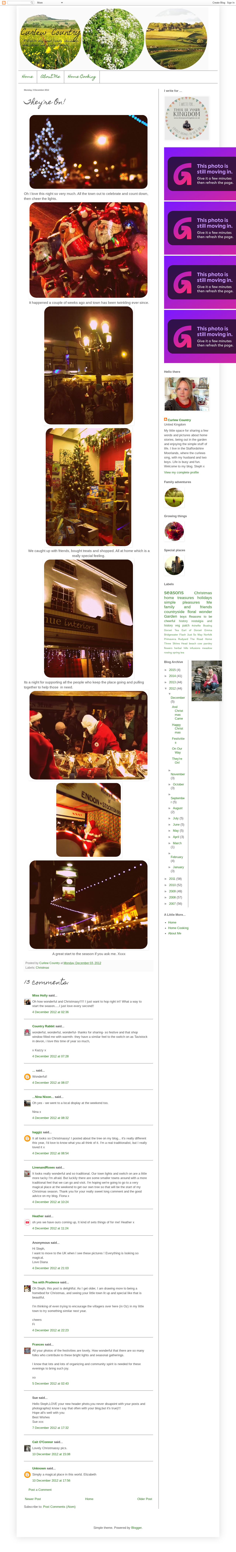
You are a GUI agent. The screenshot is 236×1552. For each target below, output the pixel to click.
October (178, 784)
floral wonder (200, 612)
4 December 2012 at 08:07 (50, 1082)
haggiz (37, 1132)
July (176, 818)
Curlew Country (179, 420)
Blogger (136, 1528)
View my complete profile (181, 472)
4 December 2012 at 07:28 (50, 1056)
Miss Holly (40, 995)
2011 (172, 879)
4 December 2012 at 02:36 (50, 1012)
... (33, 1070)
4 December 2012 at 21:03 (50, 1268)
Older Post (144, 1499)
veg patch (182, 625)
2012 (173, 688)
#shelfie (196, 625)
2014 (173, 676)
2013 (173, 682)
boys (183, 616)
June (177, 824)
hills (186, 648)
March (177, 843)
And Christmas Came (177, 712)
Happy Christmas (177, 728)
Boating (207, 625)
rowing (168, 652)
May (199, 634)
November (178, 774)
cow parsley (204, 643)
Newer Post (33, 1499)
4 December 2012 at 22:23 (50, 1330)
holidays (204, 598)
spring (176, 652)
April (176, 837)
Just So (191, 634)
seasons (174, 592)
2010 (173, 885)
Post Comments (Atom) (59, 1506)
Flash (182, 634)
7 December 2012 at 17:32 (50, 1428)
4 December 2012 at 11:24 (50, 1228)
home (169, 598)
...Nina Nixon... (43, 1097)
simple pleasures (182, 602)
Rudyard (183, 639)
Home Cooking (82, 77)
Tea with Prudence (45, 1282)
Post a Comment (40, 1490)
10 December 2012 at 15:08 (51, 1454)
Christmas (42, 967)
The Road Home (201, 639)
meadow (207, 648)
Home (27, 77)
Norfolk (208, 634)
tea (182, 652)
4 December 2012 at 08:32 (50, 1118)
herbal (178, 648)
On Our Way (177, 750)
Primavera (170, 639)
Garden (170, 616)
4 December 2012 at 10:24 (50, 1202)
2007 (173, 903)
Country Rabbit (43, 1026)
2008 (173, 897)
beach (192, 643)
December (178, 697)
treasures (185, 598)
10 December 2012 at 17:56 (51, 1480)
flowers (168, 648)
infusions (195, 648)
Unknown (39, 1468)
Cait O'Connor (42, 1442)
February (177, 857)
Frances (38, 1344)
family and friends (188, 607)
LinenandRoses (43, 1167)
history (183, 621)
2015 (173, 670)
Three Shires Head (176, 643)
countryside (174, 612)
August (178, 808)
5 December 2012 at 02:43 (50, 1383)
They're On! (177, 760)
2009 (173, 891)
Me (209, 602)
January (178, 867)
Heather (38, 1216)
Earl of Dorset (192, 630)
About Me (50, 77)
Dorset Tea (171, 630)
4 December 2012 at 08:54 (50, 1153)
